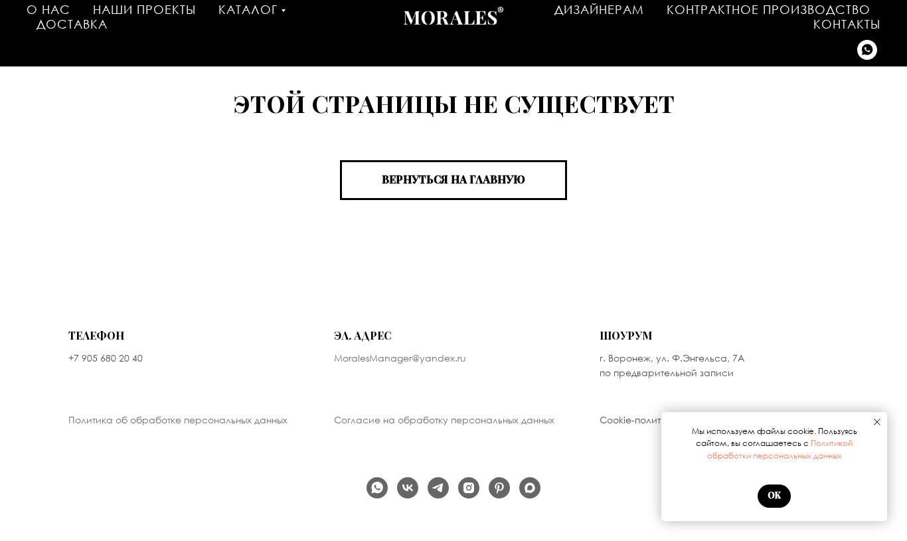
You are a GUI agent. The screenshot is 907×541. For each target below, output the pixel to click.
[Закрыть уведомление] (877, 422)
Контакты (846, 24)
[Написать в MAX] (529, 487)
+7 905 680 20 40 (105, 358)
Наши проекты (144, 9)
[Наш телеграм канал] (438, 487)
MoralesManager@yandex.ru (400, 358)
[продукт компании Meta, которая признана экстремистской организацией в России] (468, 487)
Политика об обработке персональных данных (178, 419)
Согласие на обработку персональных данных (444, 419)
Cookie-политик (635, 419)
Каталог (248, 9)
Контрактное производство (768, 9)
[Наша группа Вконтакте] (407, 487)
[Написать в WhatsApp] (867, 50)
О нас (48, 9)
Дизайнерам (599, 9)
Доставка (72, 24)
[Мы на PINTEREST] (499, 487)
